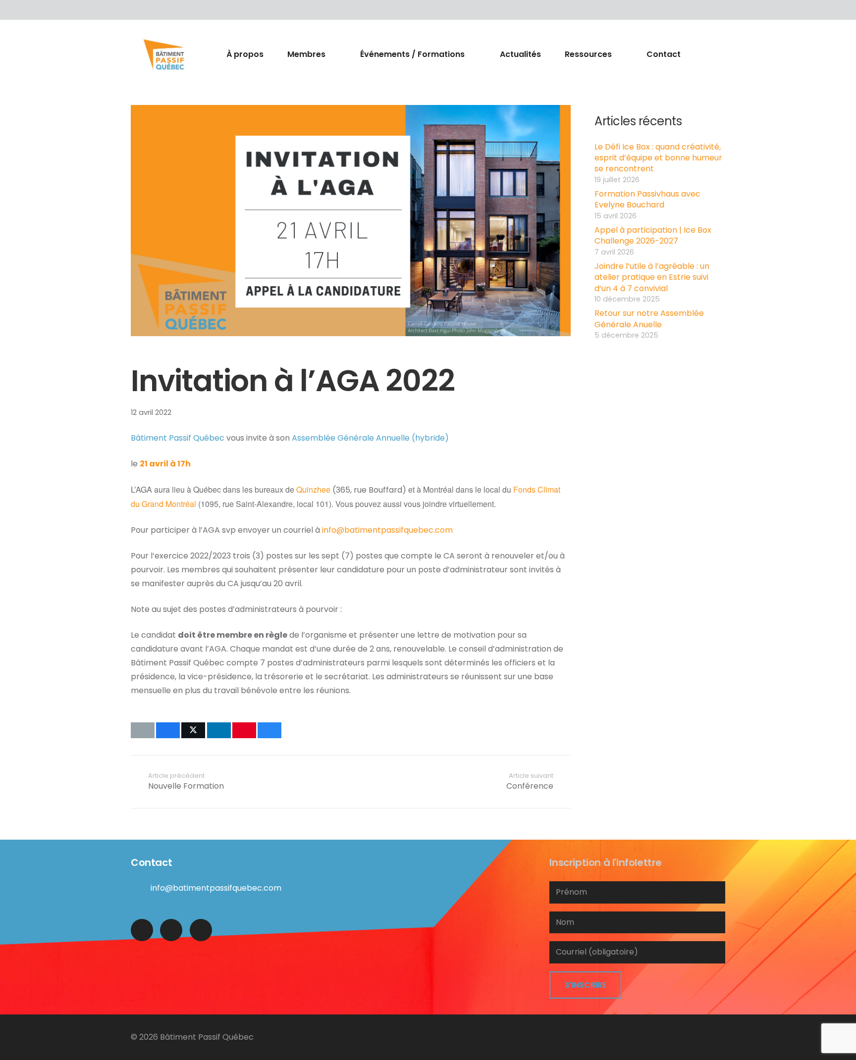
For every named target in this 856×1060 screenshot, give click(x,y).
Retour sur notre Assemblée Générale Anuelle (649, 318)
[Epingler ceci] (244, 730)
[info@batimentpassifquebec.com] (141, 888)
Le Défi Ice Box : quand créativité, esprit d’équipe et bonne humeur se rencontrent (658, 158)
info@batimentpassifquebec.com (387, 530)
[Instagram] (201, 930)
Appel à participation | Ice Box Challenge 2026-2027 (652, 235)
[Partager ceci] (168, 730)
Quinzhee (313, 489)
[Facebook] (141, 10)
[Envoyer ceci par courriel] (143, 730)
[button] (331, 54)
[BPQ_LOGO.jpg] (164, 54)
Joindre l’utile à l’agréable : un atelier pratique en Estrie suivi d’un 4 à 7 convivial (651, 277)
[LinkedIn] (160, 10)
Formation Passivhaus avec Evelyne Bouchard (647, 199)
